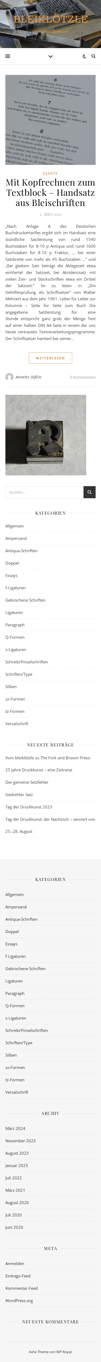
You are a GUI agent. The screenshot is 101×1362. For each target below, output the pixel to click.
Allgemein (14, 526)
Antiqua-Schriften (21, 550)
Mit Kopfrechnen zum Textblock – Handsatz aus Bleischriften (50, 192)
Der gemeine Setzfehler (26, 782)
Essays (50, 173)
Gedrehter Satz (19, 794)
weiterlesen (50, 358)
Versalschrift (16, 723)
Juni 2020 (14, 1227)
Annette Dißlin (28, 377)
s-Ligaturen (15, 649)
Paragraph (15, 624)
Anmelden (14, 1263)
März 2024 (15, 1128)
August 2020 (17, 1202)
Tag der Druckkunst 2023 (28, 807)
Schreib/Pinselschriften (26, 661)
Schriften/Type (18, 674)
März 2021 (15, 1190)
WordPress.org (19, 1300)
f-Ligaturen (15, 587)
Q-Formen (15, 637)
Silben (11, 686)
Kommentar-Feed (21, 1288)
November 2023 (20, 1140)
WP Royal (63, 1351)
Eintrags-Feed (17, 1275)
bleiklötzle (50, 19)
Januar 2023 (16, 1165)
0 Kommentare (83, 377)
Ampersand (16, 538)
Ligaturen (14, 612)
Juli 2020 (13, 1215)
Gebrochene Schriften (25, 600)
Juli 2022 (13, 1177)
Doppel (12, 563)
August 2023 (17, 1153)
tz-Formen (15, 711)
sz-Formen (15, 699)
